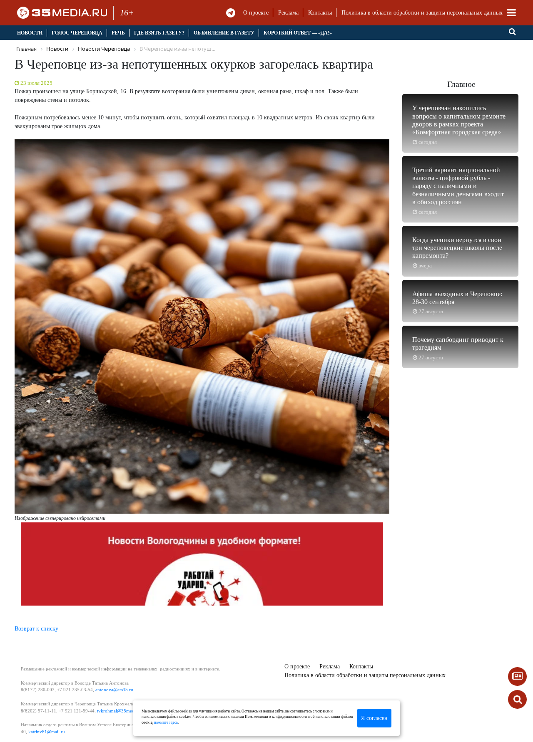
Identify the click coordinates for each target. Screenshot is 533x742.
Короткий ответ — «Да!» (298, 33)
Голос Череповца (77, 33)
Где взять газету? (159, 33)
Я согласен (374, 718)
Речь (118, 33)
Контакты (320, 13)
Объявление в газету (224, 33)
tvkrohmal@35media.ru (120, 710)
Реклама (288, 13)
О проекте (256, 13)
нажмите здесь (166, 722)
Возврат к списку (36, 629)
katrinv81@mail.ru (46, 731)
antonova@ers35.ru (114, 689)
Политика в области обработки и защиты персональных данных (422, 13)
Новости (29, 33)
